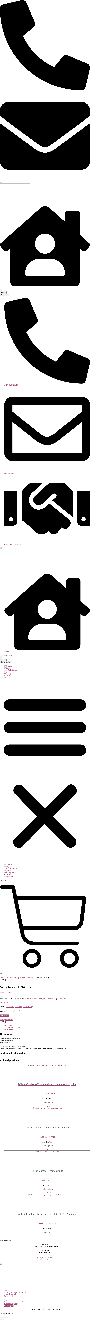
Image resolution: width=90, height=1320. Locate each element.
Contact (7, 676)
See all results (5, 662)
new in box (4, 1003)
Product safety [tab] (9, 1029)
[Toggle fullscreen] (3, 1317)
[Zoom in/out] (1, 1317)
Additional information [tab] (12, 1027)
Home (2, 978)
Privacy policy (9, 1296)
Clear (20, 1011)
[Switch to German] (8, 666)
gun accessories (11, 978)
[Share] (5, 1317)
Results (3, 292)
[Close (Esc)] (7, 1317)
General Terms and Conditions (15, 1292)
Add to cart (4, 1015)
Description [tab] (8, 1025)
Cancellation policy (11, 1294)
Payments (7, 672)
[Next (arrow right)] (3, 1319)
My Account (8, 678)
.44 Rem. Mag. (28, 1007)
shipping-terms (48, 1102)
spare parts (21, 978)
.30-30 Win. (10, 1007)
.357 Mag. (18, 1007)
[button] (45, 771)
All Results (4, 295)
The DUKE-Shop (10, 670)
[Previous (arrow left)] (1, 1319)
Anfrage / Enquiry (6, 1020)
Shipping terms (9, 674)
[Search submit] (1, 290)
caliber (2, 1011)
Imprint (6, 1290)
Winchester (30, 978)
